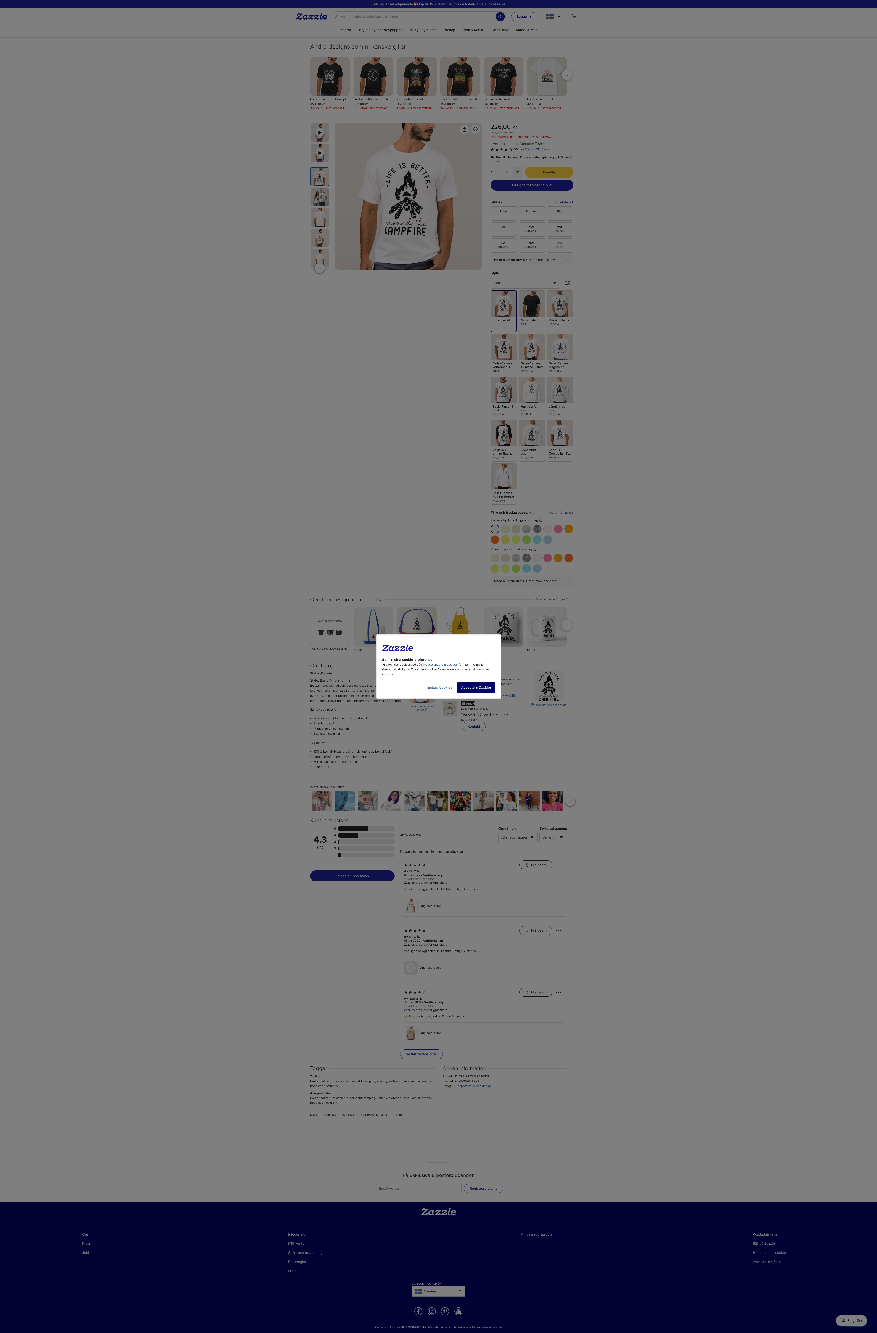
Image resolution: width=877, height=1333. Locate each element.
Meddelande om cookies (440, 664)
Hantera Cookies (438, 687)
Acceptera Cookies (476, 687)
